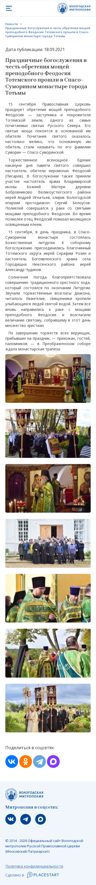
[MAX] (53, 761)
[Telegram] (39, 761)
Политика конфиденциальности (34, 866)
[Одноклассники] (25, 761)
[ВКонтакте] (11, 761)
